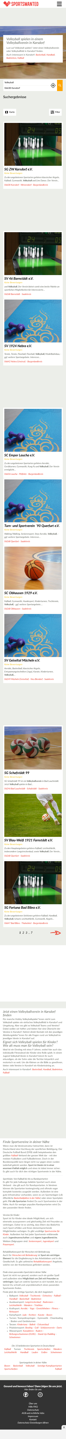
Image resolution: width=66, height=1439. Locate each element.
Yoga (32, 1308)
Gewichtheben (43, 1308)
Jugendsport (48, 1241)
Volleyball (23, 1296)
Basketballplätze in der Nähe (27, 1198)
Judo (24, 1315)
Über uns (33, 1404)
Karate (41, 1315)
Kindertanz (22, 1324)
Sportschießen (43, 1349)
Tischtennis (35, 1296)
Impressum (33, 1416)
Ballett (32, 1324)
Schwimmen (14, 1337)
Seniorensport (35, 1241)
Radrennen (48, 1302)
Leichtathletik (15, 1305)
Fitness (55, 1308)
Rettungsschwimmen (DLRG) (22, 1334)
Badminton (11, 58)
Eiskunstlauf (43, 1324)
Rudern (39, 1331)
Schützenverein (48, 1328)
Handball (50, 55)
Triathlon (38, 1305)
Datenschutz (33, 1410)
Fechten (32, 1315)
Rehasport (14, 1312)
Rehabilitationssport (42, 1262)
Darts (59, 1328)
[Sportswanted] (25, 4)
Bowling (29, 1328)
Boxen (49, 1315)
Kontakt (33, 1420)
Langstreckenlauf (33, 1302)
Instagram (40, 1395)
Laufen (35, 1352)
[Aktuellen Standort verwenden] (53, 85)
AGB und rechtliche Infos (33, 1413)
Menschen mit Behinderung (24, 1255)
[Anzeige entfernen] (64, 1427)
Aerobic (24, 1308)
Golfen (44, 1352)
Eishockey (47, 1296)
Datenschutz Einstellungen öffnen (33, 1423)
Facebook (26, 1395)
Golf (36, 1328)
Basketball (40, 55)
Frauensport (8, 1244)
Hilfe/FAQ (33, 1407)
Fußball (20, 58)
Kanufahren (28, 1331)
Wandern (28, 1305)
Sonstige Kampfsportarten (49, 1366)
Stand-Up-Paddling (46, 1334)
